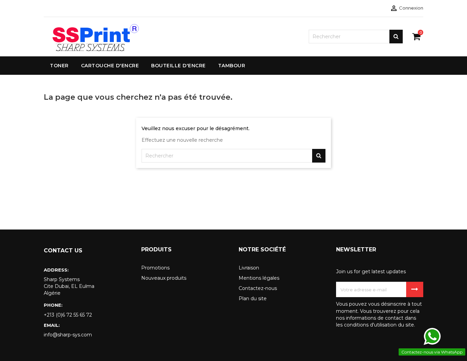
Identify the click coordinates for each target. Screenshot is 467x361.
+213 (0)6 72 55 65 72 (68, 315)
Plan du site (253, 298)
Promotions (155, 268)
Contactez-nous (258, 288)
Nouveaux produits (163, 278)
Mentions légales (259, 278)
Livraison (249, 268)
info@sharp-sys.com (68, 335)
